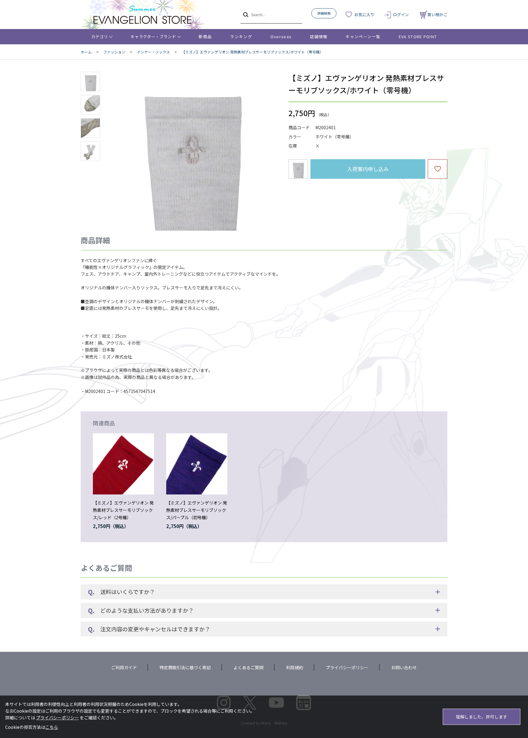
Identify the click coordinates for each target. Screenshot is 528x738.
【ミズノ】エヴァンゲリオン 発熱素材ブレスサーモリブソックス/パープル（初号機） (196, 510)
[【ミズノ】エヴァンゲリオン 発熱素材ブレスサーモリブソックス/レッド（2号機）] (123, 463)
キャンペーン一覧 (363, 36)
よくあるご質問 (248, 667)
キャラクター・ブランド (153, 36)
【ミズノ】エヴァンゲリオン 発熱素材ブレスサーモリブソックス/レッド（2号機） (123, 510)
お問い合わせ (404, 667)
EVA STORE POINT (418, 36)
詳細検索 (324, 13)
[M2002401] (90, 81)
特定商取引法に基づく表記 (185, 667)
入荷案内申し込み (368, 169)
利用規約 (294, 667)
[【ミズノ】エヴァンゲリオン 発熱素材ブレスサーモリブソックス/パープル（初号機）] (196, 463)
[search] (245, 14)
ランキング (241, 36)
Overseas (281, 36)
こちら (51, 727)
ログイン (401, 14)
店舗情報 (318, 36)
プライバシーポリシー (347, 667)
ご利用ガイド (124, 667)
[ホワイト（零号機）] (191, 151)
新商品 (205, 36)
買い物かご (437, 14)
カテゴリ (99, 36)
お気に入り (364, 14)
